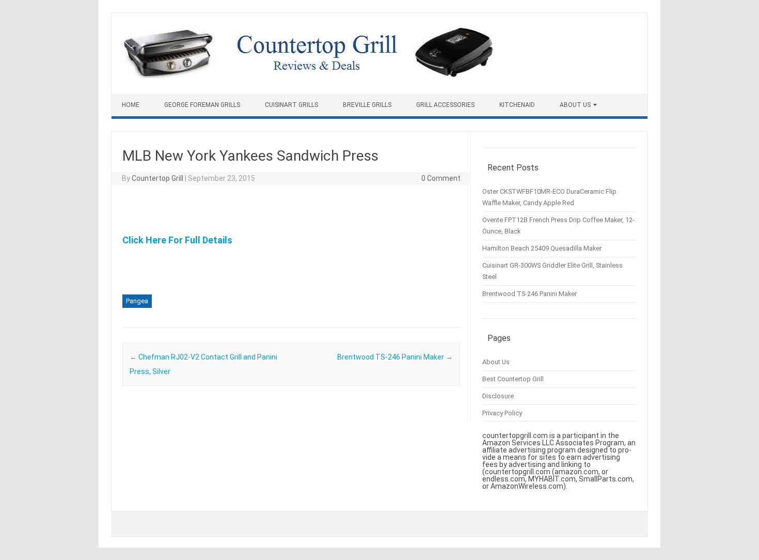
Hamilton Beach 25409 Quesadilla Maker (542, 248)
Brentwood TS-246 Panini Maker (395, 357)
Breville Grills (367, 104)
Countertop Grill (157, 178)
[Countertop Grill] (308, 76)
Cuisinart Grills (291, 104)
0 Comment (441, 178)
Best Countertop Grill (513, 379)
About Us (575, 104)
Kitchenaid (517, 104)
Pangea (137, 301)
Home (130, 104)
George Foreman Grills (202, 104)
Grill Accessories (445, 104)
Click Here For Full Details (177, 240)
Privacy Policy (502, 413)
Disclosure (498, 396)
